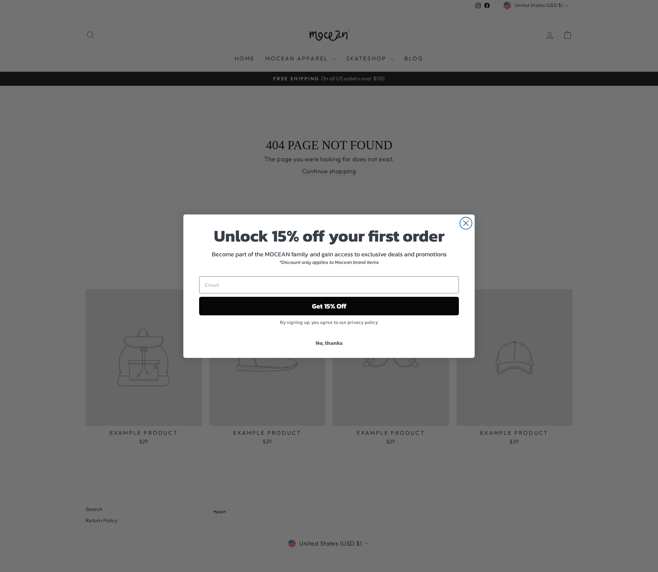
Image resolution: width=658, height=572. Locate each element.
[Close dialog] (466, 223)
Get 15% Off (329, 306)
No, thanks (329, 343)
